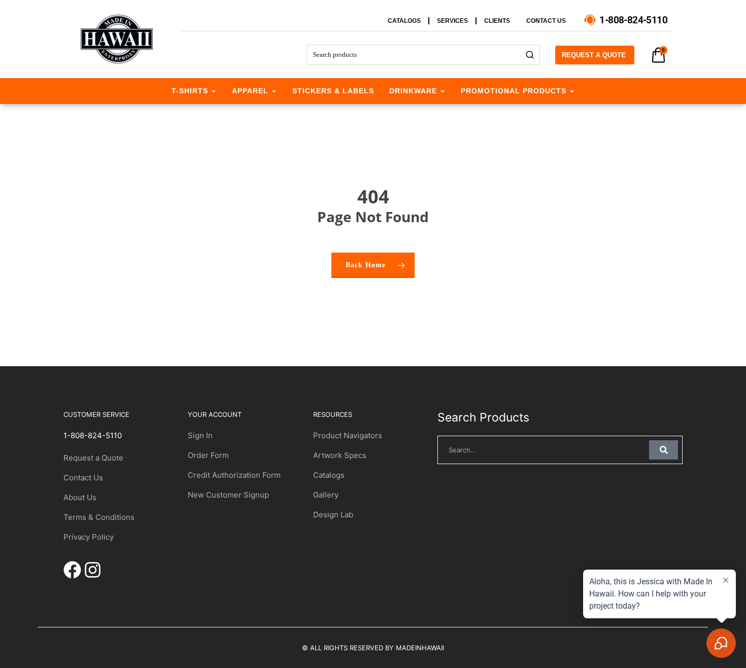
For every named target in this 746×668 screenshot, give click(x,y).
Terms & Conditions (98, 517)
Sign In (200, 435)
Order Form (208, 455)
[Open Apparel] (274, 91)
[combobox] (413, 55)
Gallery (325, 495)
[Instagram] (92, 570)
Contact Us (83, 477)
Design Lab (333, 514)
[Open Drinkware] (442, 91)
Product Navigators (347, 435)
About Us (79, 497)
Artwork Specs (339, 455)
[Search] (530, 55)
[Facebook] (72, 570)
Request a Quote (93, 458)
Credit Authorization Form (234, 475)
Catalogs (329, 475)
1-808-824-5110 (92, 435)
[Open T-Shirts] (214, 91)
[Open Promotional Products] (572, 91)
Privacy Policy (88, 537)
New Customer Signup (228, 495)
